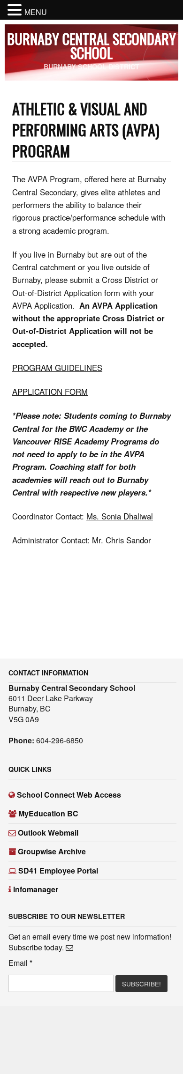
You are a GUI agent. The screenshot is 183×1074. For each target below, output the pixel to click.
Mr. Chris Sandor (121, 540)
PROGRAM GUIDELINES (57, 367)
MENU (35, 12)
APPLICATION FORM (50, 391)
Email (20, 963)
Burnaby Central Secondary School (91, 45)
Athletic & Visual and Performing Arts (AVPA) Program (86, 129)
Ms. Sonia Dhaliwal (119, 516)
